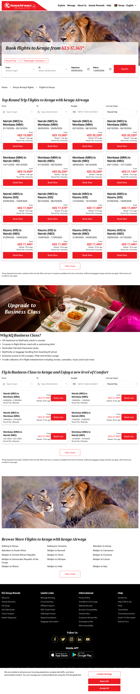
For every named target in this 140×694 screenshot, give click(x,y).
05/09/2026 (76, 70)
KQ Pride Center (8, 610)
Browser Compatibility (88, 610)
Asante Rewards (96, 5)
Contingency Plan (86, 621)
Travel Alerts (123, 610)
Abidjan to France (101, 559)
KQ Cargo (6, 606)
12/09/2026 (98, 70)
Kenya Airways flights (23, 87)
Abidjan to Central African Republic (19, 555)
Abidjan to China (55, 555)
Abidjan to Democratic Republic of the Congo (20, 561)
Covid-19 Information (127, 617)
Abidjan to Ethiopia (56, 559)
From (8, 67)
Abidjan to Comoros (102, 555)
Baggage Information (50, 621)
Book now (58, 398)
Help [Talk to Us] (125, 602)
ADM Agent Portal (48, 614)
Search (124, 69)
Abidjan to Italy (100, 566)
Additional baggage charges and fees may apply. (101, 273)
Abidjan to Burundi (56, 550)
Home (5, 87)
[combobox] (19, 70)
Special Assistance (48, 617)
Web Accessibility (86, 625)
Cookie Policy (84, 614)
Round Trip (11, 60)
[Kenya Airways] (55, 639)
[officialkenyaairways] (71, 639)
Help (109, 5)
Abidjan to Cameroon (103, 550)
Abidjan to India (54, 566)
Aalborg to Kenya (10, 546)
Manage (71, 5)
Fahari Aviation (8, 614)
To (39, 67)
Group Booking (47, 602)
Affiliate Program (48, 606)
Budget (74, 106)
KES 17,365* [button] (72, 48)
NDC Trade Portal (48, 610)
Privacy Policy (84, 598)
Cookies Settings (104, 674)
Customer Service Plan (88, 617)
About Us (82, 5)
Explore (61, 5)
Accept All (104, 688)
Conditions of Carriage (88, 602)
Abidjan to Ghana (10, 566)
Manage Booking (48, 598)
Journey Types (112, 106)
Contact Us (122, 598)
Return (96, 67)
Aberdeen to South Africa (14, 550)
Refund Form (123, 621)
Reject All (104, 681)
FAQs (120, 606)
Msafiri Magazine (9, 617)
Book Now (18, 146)
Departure (75, 67)
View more (70, 574)
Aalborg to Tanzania (57, 546)
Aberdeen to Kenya (102, 546)
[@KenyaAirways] (63, 639)
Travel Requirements (126, 614)
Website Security (85, 606)
